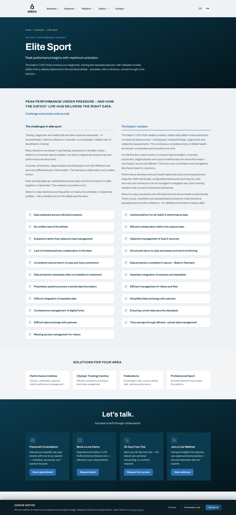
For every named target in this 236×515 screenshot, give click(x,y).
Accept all (214, 507)
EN (208, 8)
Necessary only (192, 507)
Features (69, 8)
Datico (103, 8)
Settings (172, 507)
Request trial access (138, 472)
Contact (119, 8)
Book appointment (43, 472)
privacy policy (137, 510)
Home (28, 30)
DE (201, 8)
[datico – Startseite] (32, 8)
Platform (86, 8)
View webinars (182, 472)
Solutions (51, 8)
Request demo (88, 472)
